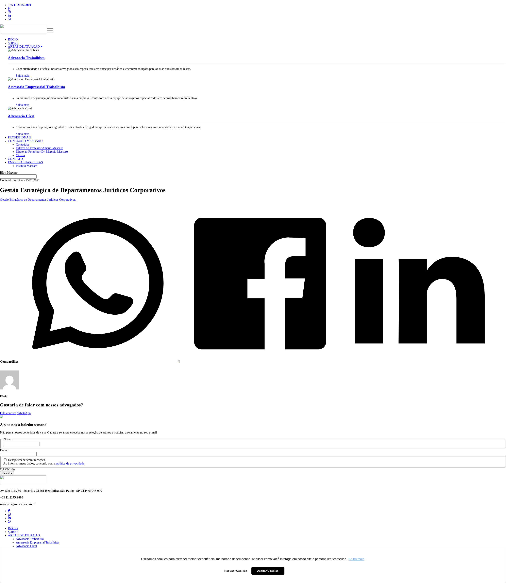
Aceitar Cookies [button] (267, 570)
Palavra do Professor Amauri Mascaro (39, 148)
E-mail (4, 450)
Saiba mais (22, 75)
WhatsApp (24, 413)
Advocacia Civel (26, 546)
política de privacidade (70, 463)
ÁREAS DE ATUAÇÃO (24, 46)
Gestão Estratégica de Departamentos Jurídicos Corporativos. (38, 199)
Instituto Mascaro (26, 165)
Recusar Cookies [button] (235, 570)
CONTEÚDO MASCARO (25, 141)
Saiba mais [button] (356, 559)
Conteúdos (22, 144)
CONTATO (15, 158)
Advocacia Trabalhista (30, 539)
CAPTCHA (7, 469)
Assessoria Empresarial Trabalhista (37, 542)
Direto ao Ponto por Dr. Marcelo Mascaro (42, 151)
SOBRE (13, 43)
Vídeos (20, 155)
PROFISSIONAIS (19, 137)
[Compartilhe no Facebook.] (260, 361)
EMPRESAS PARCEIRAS (25, 162)
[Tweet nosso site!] (179, 361)
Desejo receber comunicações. (27, 460)
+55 (19, 5)
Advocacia (26, 58)
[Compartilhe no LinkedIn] (419, 361)
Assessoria (36, 87)
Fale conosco (8, 413)
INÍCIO (13, 39)
